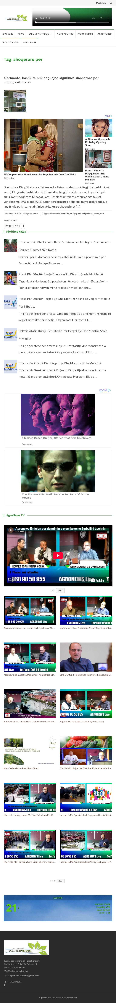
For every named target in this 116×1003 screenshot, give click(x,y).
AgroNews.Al (45, 997)
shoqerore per (11, 220)
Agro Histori (85, 33)
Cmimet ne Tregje (39, 33)
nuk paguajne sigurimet (81, 213)
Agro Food (29, 42)
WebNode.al (70, 997)
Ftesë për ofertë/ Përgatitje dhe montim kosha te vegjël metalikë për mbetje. (64, 302)
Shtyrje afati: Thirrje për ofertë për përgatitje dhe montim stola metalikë (63, 334)
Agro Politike (65, 33)
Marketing (101, 3)
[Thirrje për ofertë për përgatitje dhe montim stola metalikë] (10, 368)
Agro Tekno (105, 33)
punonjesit (98, 213)
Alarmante (55, 213)
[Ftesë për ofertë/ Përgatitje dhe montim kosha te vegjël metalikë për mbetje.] (10, 303)
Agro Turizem (10, 42)
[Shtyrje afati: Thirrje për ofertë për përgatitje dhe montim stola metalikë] (10, 336)
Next (60, 590)
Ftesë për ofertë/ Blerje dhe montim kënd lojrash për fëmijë (61, 274)
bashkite (65, 213)
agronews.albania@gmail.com (24, 975)
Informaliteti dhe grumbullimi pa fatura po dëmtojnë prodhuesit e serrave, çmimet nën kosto (64, 246)
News (21, 33)
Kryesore (7, 33)
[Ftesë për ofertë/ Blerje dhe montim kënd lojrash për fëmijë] (10, 279)
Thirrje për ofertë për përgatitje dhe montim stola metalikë (60, 363)
